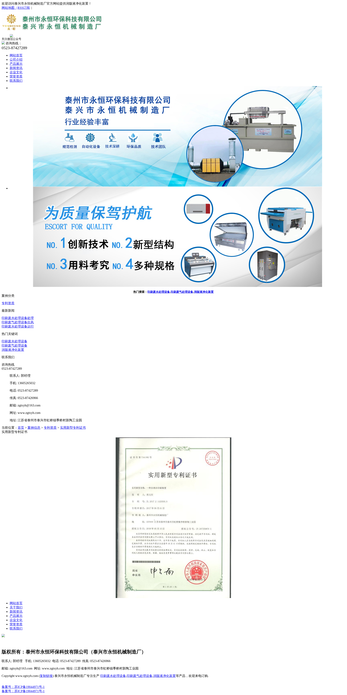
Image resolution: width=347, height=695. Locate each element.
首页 (21, 427)
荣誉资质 (16, 76)
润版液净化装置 (204, 291)
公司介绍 (16, 59)
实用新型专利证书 (73, 427)
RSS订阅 (23, 7)
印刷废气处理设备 (182, 291)
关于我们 (16, 607)
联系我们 (16, 80)
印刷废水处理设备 (158, 291)
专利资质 (8, 303)
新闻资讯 (16, 68)
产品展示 (16, 63)
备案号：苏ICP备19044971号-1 (23, 687)
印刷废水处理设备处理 (18, 318)
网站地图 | (9, 7)
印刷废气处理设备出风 (18, 322)
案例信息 (34, 427)
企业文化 (16, 72)
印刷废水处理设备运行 (18, 326)
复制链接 (46, 676)
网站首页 (16, 55)
